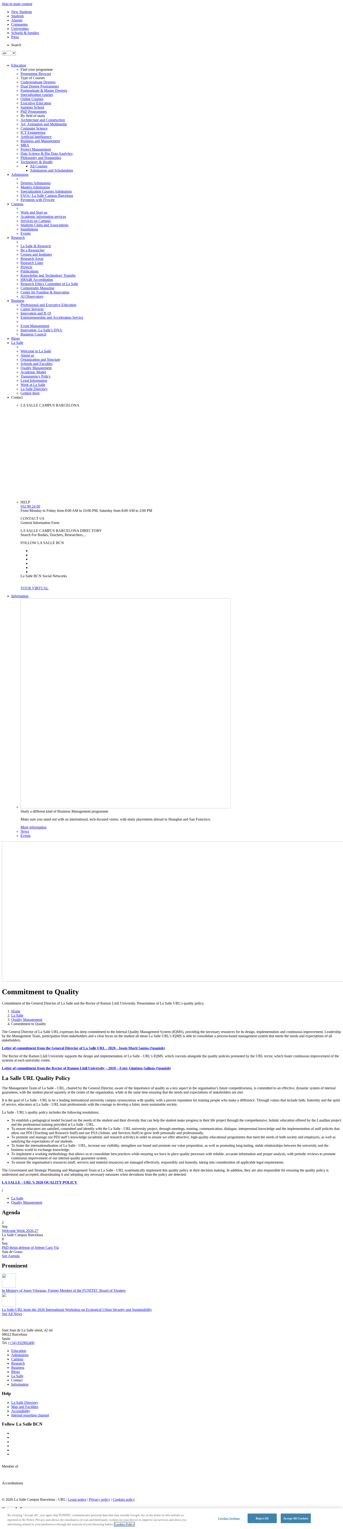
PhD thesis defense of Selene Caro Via (30, 1247)
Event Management (35, 326)
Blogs (15, 338)
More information (33, 827)
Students (17, 16)
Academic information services (43, 217)
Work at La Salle (33, 385)
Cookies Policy (124, 1524)
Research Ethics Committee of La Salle (49, 284)
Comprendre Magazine (37, 288)
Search (16, 45)
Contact (17, 397)
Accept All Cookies (295, 1518)
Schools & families (25, 33)
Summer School (32, 107)
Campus (17, 204)
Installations (29, 229)
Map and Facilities (24, 1407)
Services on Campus (36, 221)
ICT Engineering (33, 132)
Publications (29, 271)
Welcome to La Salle (36, 351)
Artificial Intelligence (36, 137)
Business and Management (40, 141)
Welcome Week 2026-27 (20, 1231)
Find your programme (37, 69)
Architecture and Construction (43, 120)
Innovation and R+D (36, 313)
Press (15, 37)
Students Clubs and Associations (44, 225)
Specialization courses (37, 95)
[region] (171, 1518)
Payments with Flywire (38, 200)
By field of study (33, 116)
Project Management (36, 149)
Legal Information (34, 380)
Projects (26, 267)
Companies (19, 24)
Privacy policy (99, 1499)
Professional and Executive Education (48, 305)
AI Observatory (32, 296)
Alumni (16, 20)
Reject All (262, 1518)
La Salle (17, 343)
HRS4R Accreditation (37, 280)
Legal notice (77, 1499)
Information (19, 596)
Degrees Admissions (36, 183)
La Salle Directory (34, 389)
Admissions (19, 175)
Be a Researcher (33, 250)
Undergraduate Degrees (38, 82)
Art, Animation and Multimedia (44, 124)
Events (26, 233)
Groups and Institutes (36, 254)
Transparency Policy (36, 376)
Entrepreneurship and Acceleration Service (52, 317)
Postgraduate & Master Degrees (44, 90)
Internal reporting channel (30, 1415)
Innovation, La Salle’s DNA (41, 330)
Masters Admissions (35, 187)
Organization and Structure (40, 359)
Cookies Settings (229, 1518)
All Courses (38, 166)
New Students (21, 12)
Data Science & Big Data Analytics (47, 154)
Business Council (33, 334)
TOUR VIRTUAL (35, 588)
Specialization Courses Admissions (46, 191)
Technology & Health (36, 162)
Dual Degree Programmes (40, 86)
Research (18, 238)
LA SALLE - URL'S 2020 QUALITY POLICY (40, 1182)
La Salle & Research (36, 246)
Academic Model (33, 372)
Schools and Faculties (36, 364)
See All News (12, 1314)
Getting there (30, 393)
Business (17, 301)
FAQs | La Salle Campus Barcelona (47, 196)
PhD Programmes (34, 111)
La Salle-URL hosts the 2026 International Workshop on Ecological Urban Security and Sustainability (77, 1310)
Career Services (32, 309)
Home (15, 1011)
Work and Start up (34, 212)
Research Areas (32, 259)
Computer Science (34, 128)
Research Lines (32, 263)
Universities (20, 29)
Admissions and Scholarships (51, 170)
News (25, 831)
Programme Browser (36, 74)
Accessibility (20, 1411)
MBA (25, 145)
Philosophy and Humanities (41, 158)
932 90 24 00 (30, 506)
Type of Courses (33, 78)
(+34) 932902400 (21, 1343)
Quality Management (36, 368)
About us (27, 355)
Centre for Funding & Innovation (45, 292)
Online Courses (32, 99)
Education (18, 65)
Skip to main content (17, 4)
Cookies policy (124, 1499)
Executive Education (36, 103)
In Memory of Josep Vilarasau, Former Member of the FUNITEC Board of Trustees (64, 1290)
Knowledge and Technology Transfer (48, 275)
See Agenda (11, 1256)
